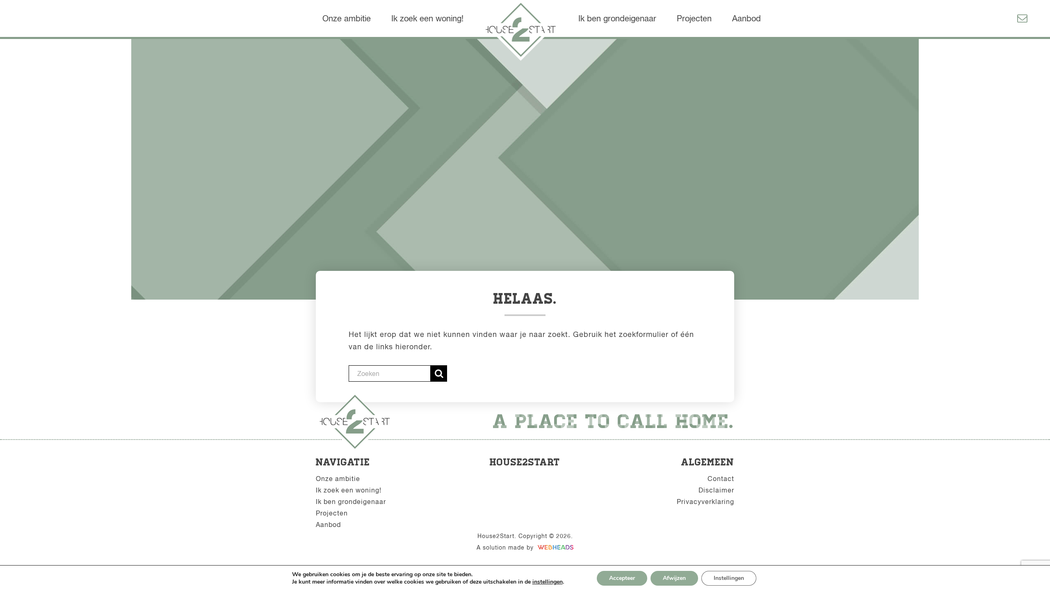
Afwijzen (674, 578)
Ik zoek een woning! (427, 18)
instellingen (547, 582)
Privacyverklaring (705, 501)
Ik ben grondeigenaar (617, 18)
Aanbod (746, 18)
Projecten (694, 18)
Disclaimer (716, 490)
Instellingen (729, 578)
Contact (721, 478)
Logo (523, 32)
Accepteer (622, 578)
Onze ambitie (346, 18)
